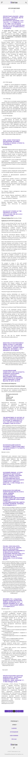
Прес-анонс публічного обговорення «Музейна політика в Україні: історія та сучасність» (13, 142)
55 (9, 711)
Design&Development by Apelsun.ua (14, 754)
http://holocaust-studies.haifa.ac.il (9, 337)
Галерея (14, 728)
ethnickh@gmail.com (20, 661)
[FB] (14, 748)
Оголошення (14, 732)
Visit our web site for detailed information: (14, 335)
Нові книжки (14, 735)
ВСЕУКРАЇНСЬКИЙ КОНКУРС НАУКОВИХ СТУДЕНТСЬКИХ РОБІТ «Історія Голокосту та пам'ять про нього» (14, 447)
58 (16, 711)
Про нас (14, 739)
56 (11, 711)
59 (18, 711)
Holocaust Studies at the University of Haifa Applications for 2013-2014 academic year (12, 213)
